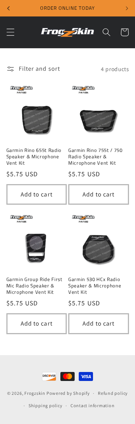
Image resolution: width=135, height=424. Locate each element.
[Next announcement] (126, 8)
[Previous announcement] (8, 8)
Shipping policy (45, 405)
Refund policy (113, 393)
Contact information (92, 405)
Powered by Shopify (68, 393)
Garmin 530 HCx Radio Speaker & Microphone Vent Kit (94, 285)
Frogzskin (34, 393)
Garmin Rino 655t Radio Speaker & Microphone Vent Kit (34, 156)
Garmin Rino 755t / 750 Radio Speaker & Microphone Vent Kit (95, 156)
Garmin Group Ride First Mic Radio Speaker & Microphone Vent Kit (34, 285)
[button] (10, 32)
